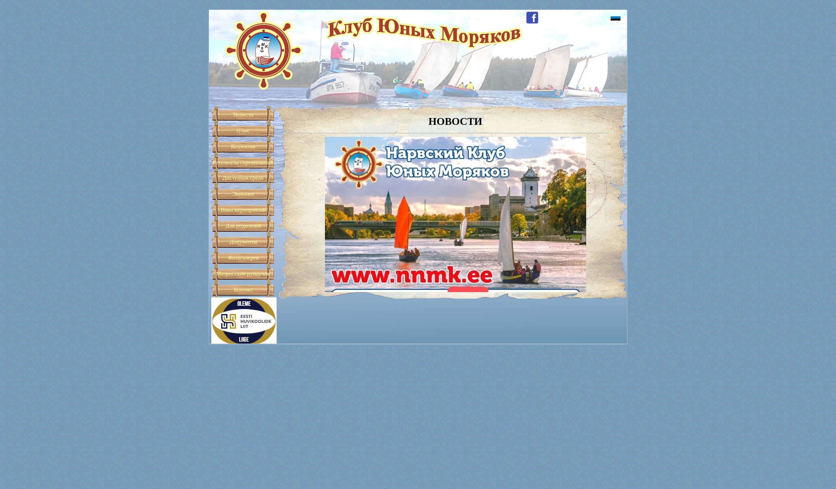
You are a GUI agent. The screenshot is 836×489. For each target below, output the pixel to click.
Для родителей (243, 226)
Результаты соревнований (243, 162)
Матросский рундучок (243, 274)
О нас (243, 130)
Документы (243, 242)
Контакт (243, 290)
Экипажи (243, 194)
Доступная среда (243, 178)
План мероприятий (243, 210)
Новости (243, 114)
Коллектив (243, 146)
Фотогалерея (243, 258)
